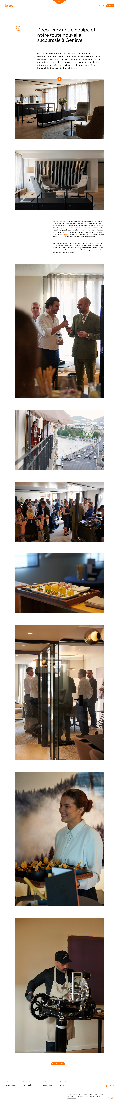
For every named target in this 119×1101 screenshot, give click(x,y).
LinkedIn (17, 30)
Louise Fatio (65, 234)
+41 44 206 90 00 (10, 1085)
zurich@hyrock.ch (10, 1084)
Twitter (17, 28)
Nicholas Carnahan (59, 221)
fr (103, 5)
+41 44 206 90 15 (28, 1085)
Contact (110, 6)
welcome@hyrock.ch (29, 1084)
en (95, 5)
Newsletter (63, 1085)
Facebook (17, 26)
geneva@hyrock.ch (47, 1084)
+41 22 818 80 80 (47, 1085)
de (99, 5)
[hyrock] (10, 6)
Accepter (111, 1098)
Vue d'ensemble (45, 23)
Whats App (18, 32)
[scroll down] (59, 79)
